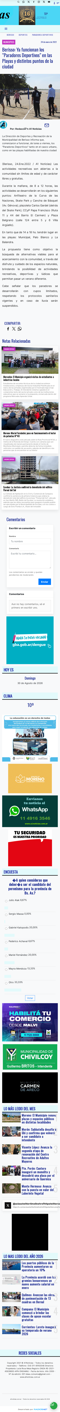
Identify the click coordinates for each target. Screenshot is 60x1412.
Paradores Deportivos (42, 35)
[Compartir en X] (14, 329)
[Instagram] (39, 2)
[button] (19, 2)
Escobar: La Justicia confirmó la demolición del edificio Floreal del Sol (27, 489)
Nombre (12, 536)
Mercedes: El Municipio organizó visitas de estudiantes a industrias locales (28, 378)
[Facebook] (34, 2)
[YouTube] (50, 2)
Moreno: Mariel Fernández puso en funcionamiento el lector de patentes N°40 (29, 435)
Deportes (23, 35)
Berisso (10, 35)
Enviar (44, 581)
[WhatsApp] (24, 2)
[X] (29, 2)
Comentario (14, 548)
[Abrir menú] (6, 28)
